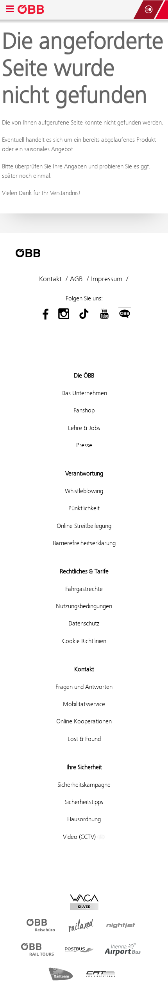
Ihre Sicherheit (84, 767)
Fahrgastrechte (84, 589)
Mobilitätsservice (84, 704)
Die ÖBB (84, 375)
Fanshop (84, 410)
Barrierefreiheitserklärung (84, 543)
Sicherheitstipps (84, 802)
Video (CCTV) (80, 836)
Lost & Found (84, 739)
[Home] (31, 10)
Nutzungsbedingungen (84, 606)
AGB (76, 279)
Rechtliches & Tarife (84, 571)
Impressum (106, 279)
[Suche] (133, 9)
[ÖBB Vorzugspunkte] (148, 9)
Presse (84, 445)
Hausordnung (84, 819)
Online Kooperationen (84, 721)
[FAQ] (125, 9)
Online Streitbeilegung (84, 526)
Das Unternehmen (84, 393)
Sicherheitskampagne (84, 784)
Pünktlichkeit (84, 508)
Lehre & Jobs (84, 428)
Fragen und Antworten (84, 686)
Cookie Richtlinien (84, 641)
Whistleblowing (84, 491)
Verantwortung (84, 473)
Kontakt (50, 279)
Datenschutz (84, 623)
